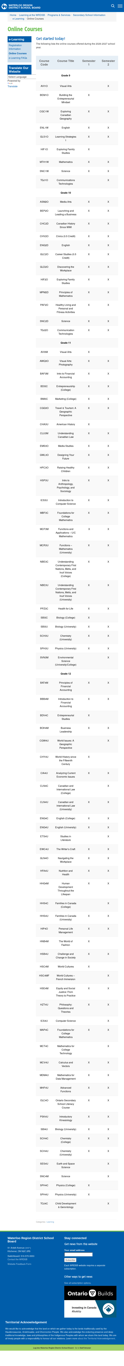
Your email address (74, 1250)
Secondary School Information (89, 15)
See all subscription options (77, 1282)
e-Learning (18, 18)
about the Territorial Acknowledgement (96, 1338)
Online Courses (18, 53)
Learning (50, 1221)
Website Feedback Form (19, 1263)
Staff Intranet (85, 1347)
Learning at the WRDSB (32, 15)
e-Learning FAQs (18, 58)
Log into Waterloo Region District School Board (53, 1347)
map (28, 1248)
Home (13, 15)
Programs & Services (59, 15)
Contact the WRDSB (17, 1259)
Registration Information (15, 47)
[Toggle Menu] (120, 6)
